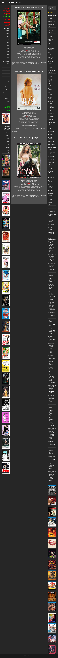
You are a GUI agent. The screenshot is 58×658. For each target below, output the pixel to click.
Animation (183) (51, 35)
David (50, 336)
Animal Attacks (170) (51, 30)
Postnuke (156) (51, 167)
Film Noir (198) (51, 102)
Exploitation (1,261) (52, 93)
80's (15, 63)
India (8, 101)
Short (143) (51, 190)
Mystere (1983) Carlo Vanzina (52, 444)
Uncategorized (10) (52, 215)
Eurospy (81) (51, 84)
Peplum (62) (52, 156)
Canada (7, 86)
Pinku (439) (52, 159)
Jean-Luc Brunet (23, 63)
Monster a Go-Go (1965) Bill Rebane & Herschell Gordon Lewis (51, 434)
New (28, 63)
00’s (8, 30)
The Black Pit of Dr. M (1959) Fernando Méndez (52, 296)
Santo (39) (51, 177)
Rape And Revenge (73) (51, 173)
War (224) (51, 224)
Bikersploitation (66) (52, 44)
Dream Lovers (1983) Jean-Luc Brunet (29, 7)
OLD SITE (6, 129)
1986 (37, 128)
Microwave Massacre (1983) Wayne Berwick (51, 400)
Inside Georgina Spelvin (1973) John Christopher (52, 306)
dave (50, 284)
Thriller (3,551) (50, 203)
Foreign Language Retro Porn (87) (51, 108)
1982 (13, 196)
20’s (8, 54)
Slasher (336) (51, 194)
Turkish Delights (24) (52, 210)
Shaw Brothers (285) (51, 186)
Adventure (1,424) (51, 25)
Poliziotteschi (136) (52, 163)
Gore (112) (51, 116)
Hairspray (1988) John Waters (52, 467)
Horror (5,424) (50, 127)
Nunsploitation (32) (52, 152)
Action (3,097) (50, 18)
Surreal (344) (51, 198)
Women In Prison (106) (52, 233)
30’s (8, 51)
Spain (7, 72)
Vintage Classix (31, 62)
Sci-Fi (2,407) (50, 181)
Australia (7, 83)
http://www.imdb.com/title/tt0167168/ (29, 125)
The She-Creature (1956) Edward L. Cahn (52, 389)
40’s (8, 48)
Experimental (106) (52, 89)
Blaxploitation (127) (52, 49)
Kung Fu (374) (51, 138)
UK (8, 75)
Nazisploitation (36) (52, 148)
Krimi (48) (51, 134)
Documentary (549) (52, 71)
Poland (7, 95)
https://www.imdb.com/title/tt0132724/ (29, 59)
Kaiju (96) (51, 131)
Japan (7, 78)
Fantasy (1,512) (51, 98)
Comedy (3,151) (51, 62)
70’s (8, 39)
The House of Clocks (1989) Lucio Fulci (52, 322)
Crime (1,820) (50, 66)
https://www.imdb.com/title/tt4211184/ (28, 192)
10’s (8, 57)
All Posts (7, 132)
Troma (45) (51, 207)
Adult (26, 62)
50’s (8, 45)
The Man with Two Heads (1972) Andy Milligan (52, 278)
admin (50, 328)
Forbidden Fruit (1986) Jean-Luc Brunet (29, 71)
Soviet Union (6, 92)
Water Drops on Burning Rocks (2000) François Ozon (51, 348)
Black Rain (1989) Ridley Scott (52, 370)
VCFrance (35, 63)
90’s (8, 33)
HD (8, 135)
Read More (43, 62)
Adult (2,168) (52, 21)
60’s (8, 42)
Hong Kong (6, 80)
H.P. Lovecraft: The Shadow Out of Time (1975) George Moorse (52, 247)
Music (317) (52, 144)
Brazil (7, 89)
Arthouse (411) (51, 40)
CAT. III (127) (51, 58)
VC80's (31, 63)
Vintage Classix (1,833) (51, 220)
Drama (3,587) (50, 75)
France (18, 63)
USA (8, 66)
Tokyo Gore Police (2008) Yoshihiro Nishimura (52, 422)
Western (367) (51, 228)
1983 (13, 63)
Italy (8, 63)
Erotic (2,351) (50, 80)
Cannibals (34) (51, 53)
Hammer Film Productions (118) (52, 122)
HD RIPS (50, 12)
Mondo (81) (52, 141)
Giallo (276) (52, 113)
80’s (8, 36)
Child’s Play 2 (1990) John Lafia (52, 287)
